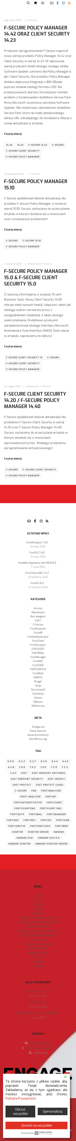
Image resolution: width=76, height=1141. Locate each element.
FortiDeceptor (38, 645)
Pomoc (38, 957)
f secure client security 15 (24, 357)
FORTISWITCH (38, 669)
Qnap (38, 685)
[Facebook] (57, 3)
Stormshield (38, 689)
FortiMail (35, 814)
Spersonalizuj (52, 1111)
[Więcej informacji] (35, 3)
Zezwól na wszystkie (36, 1125)
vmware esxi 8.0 (49, 838)
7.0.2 (33, 767)
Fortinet (30, 820)
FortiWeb (38, 673)
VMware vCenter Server (51, 843)
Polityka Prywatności (20, 1098)
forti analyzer (30, 796)
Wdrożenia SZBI (38, 948)
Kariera (38, 961)
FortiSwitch (16, 826)
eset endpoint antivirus (48, 773)
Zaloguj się (38, 726)
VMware (38, 701)
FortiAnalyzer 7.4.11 (37, 542)
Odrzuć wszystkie (20, 1111)
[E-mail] (51, 3)
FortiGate (17, 814)
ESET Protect (22, 785)
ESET (38, 620)
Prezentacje (38, 939)
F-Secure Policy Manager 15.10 (35, 184)
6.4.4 (55, 761)
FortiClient (38, 641)
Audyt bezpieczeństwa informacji (38, 922)
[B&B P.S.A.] (11, 3)
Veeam (38, 697)
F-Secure (32, 20)
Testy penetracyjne (38, 926)
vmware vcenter (19, 843)
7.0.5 (43, 767)
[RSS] (69, 3)
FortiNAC (38, 661)
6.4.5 (65, 761)
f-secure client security (23, 151)
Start (38, 895)
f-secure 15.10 (32, 240)
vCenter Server (38, 832)
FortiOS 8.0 (37, 583)
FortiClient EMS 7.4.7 (37, 573)
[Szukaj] (28, 3)
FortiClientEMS (24, 808)
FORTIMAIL (38, 653)
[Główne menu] (42, 3)
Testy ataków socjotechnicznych (38, 931)
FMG (33, 790)
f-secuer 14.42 (37, 145)
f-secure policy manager (23, 156)
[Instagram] (63, 3)
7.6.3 (13, 773)
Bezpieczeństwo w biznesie (38, 918)
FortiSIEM (38, 665)
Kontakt (38, 966)
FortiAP (38, 632)
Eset (24, 773)
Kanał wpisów (38, 731)
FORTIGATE (38, 649)
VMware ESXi (24, 838)
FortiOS (46, 820)
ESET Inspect (56, 779)
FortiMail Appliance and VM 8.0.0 (37, 563)
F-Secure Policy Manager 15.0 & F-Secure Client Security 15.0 (35, 277)
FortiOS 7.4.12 (37, 552)
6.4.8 (11, 767)
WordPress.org (38, 739)
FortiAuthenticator (38, 636)
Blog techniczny (38, 953)
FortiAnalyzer (38, 628)
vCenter (17, 832)
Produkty (38, 904)
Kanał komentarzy (38, 735)
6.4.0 (44, 761)
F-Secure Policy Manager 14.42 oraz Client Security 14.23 (37, 34)
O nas (38, 900)
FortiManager (38, 657)
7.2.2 (65, 767)
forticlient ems (51, 808)
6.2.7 (33, 761)
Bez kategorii (38, 616)
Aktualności (34, 263)
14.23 (9, 145)
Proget (38, 681)
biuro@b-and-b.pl (40, 1043)
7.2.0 (54, 767)
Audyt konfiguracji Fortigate (38, 935)
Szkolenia (38, 693)
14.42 (20, 145)
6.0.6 (10, 761)
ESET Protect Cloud (49, 785)
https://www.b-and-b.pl (40, 1048)
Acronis (38, 608)
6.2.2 (22, 761)
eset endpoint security (27, 779)
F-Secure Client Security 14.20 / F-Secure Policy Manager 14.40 (35, 400)
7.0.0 (22, 767)
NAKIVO (38, 677)
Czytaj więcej (13, 134)
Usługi (38, 909)
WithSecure (38, 706)
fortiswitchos (40, 826)
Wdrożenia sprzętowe (38, 944)
